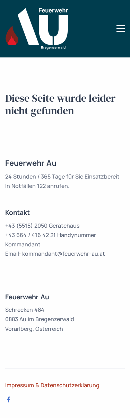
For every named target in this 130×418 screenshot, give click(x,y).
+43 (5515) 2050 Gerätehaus (42, 225)
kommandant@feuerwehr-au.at (63, 253)
